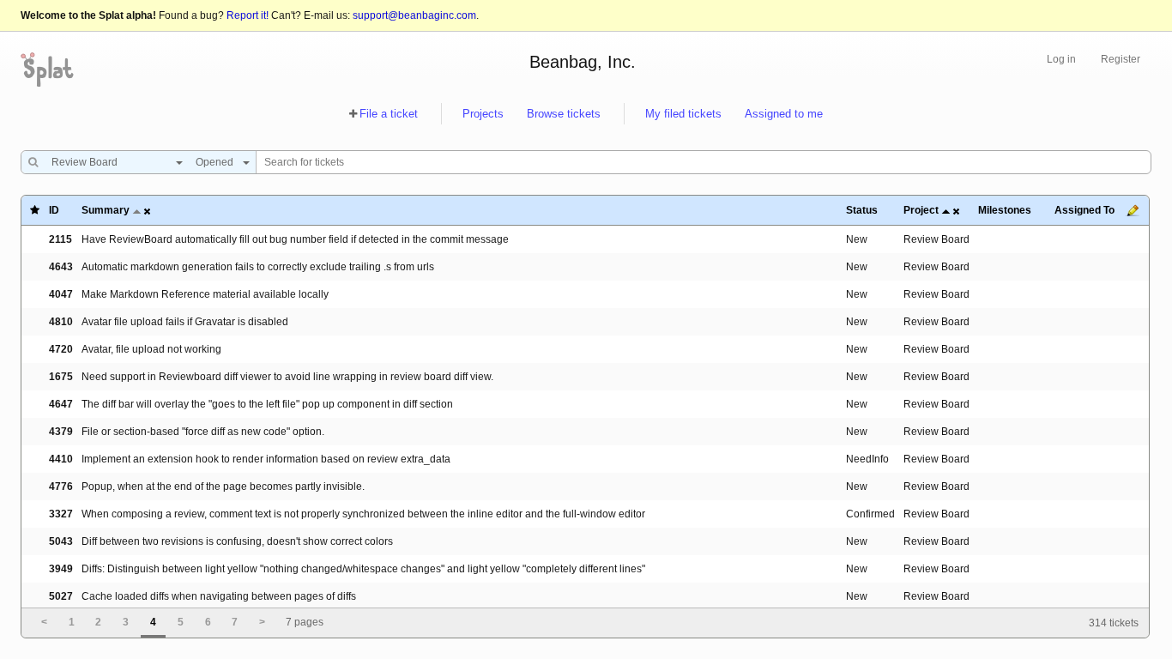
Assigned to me (784, 113)
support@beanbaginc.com (414, 15)
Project (921, 210)
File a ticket (388, 113)
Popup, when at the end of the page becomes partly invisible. (223, 486)
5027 (61, 596)
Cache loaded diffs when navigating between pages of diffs (219, 596)
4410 (61, 459)
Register (1120, 59)
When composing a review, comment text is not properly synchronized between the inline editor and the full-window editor (363, 514)
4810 (61, 322)
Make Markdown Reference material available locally (205, 294)
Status (862, 210)
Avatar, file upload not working (151, 349)
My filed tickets (683, 113)
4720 (61, 349)
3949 (61, 569)
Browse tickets (564, 113)
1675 (61, 377)
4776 (61, 486)
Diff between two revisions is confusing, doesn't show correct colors (237, 541)
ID (54, 210)
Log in (1061, 59)
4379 (61, 431)
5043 (61, 541)
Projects (483, 113)
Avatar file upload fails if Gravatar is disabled (185, 322)
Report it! (248, 15)
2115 (60, 239)
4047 (61, 294)
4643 (61, 267)
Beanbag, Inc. (582, 61)
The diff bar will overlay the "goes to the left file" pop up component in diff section (267, 404)
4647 (61, 404)
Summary (106, 210)
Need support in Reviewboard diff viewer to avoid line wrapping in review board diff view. (287, 377)
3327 (61, 514)
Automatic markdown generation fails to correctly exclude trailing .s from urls (258, 267)
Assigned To (1084, 210)
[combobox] (113, 162)
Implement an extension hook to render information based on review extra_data (266, 459)
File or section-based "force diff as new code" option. (203, 431)
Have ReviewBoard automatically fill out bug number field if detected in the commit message (295, 239)
